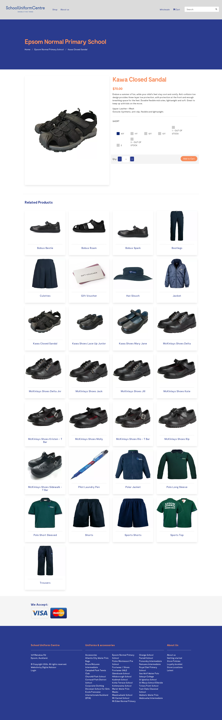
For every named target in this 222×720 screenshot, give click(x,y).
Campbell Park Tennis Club (95, 672)
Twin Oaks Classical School (148, 690)
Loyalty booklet (174, 664)
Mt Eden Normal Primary (124, 701)
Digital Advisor (49, 667)
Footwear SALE (119, 670)
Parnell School (146, 658)
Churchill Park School (95, 676)
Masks (115, 692)
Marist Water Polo (121, 689)
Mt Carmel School (120, 698)
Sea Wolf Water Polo (149, 673)
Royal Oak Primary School (148, 668)
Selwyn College (146, 676)
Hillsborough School (121, 676)
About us (171, 655)
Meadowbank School (122, 695)
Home (27, 49)
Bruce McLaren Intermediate (92, 665)
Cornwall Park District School (95, 681)
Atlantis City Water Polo (97, 658)
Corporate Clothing (94, 685)
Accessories (91, 655)
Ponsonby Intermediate (150, 661)
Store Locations (175, 667)
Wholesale (165, 9)
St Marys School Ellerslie (151, 682)
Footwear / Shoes (121, 667)
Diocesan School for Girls (97, 689)
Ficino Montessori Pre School (122, 662)
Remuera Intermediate (150, 664)
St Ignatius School (148, 679)
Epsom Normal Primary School (49, 49)
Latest (170, 670)
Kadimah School (120, 679)
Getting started (174, 658)
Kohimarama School (121, 685)
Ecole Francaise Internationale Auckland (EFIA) (96, 695)
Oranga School (146, 655)
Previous (21, 131)
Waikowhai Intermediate (151, 698)
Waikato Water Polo (149, 695)
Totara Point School (148, 685)
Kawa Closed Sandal (77, 49)
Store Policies (173, 661)
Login (33, 670)
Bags (87, 661)
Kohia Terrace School (122, 682)
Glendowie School (121, 673)
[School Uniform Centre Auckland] (25, 9)
